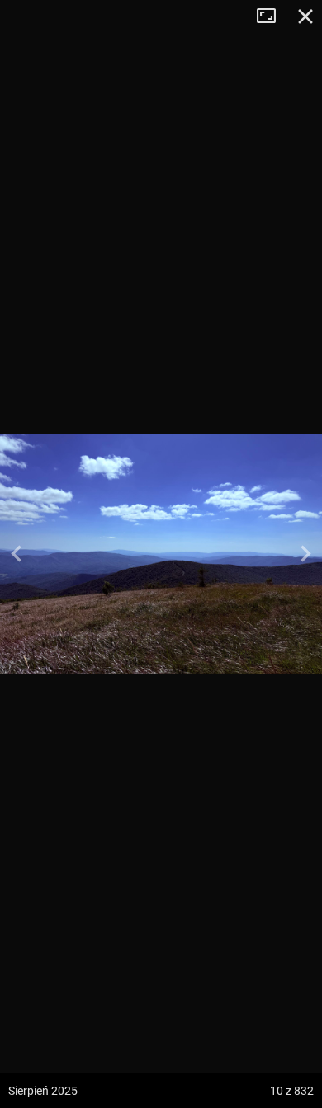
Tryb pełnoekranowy (272, 16)
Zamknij (305, 16)
